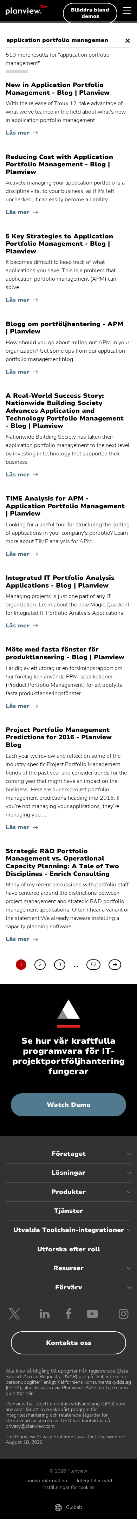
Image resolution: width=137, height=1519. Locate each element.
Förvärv (68, 1287)
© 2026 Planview (68, 1471)
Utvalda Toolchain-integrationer (68, 1230)
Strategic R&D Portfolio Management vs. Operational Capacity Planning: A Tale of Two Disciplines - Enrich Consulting (62, 863)
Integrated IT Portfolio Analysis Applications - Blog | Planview (60, 581)
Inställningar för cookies (68, 1487)
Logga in (110, 1509)
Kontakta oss (68, 1343)
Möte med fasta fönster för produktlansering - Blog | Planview (65, 653)
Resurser (68, 1268)
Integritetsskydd (94, 1480)
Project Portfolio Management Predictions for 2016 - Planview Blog (59, 737)
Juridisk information (46, 1480)
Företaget (69, 1154)
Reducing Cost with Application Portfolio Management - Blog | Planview (59, 164)
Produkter (68, 1192)
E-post (68, 1509)
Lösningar (68, 1172)
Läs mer (18, 133)
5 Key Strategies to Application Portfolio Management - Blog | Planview (59, 244)
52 (93, 964)
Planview (27, 9)
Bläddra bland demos (90, 13)
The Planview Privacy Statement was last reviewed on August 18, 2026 (65, 1439)
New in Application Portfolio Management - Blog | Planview (58, 88)
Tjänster (68, 1211)
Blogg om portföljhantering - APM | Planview (64, 328)
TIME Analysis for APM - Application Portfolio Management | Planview (65, 506)
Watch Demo (86, 1108)
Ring (27, 1509)
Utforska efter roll (68, 1249)
